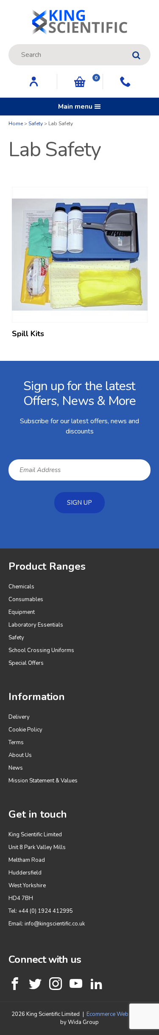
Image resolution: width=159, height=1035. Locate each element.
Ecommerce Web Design (117, 1014)
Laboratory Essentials (35, 625)
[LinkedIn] (96, 983)
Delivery (19, 717)
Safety (35, 123)
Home (15, 123)
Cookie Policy (25, 730)
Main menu (75, 106)
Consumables (25, 599)
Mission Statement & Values (43, 781)
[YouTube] (76, 983)
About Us (20, 755)
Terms (16, 742)
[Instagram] (55, 983)
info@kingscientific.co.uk (55, 924)
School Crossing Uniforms (41, 650)
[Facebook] (14, 983)
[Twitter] (35, 983)
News (15, 768)
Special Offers (26, 663)
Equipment (21, 612)
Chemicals (21, 587)
